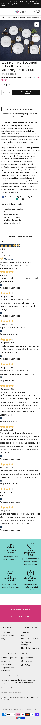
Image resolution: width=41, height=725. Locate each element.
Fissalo (33, 197)
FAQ (22, 635)
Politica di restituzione (30, 638)
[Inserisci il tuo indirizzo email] (37, 692)
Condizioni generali (9, 658)
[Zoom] (36, 24)
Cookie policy (6, 664)
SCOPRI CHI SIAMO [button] (20, 616)
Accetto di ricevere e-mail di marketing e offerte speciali (22, 698)
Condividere (9, 197)
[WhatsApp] (17, 199)
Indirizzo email (6, 688)
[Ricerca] (34, 11)
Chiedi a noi (26, 632)
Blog (3, 638)
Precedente (5, 268)
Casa (3, 18)
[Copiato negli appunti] (23, 199)
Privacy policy (6, 661)
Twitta (22, 197)
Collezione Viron (7, 635)
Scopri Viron (6, 632)
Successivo (17, 268)
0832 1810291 (16, 2)
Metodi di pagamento (30, 648)
